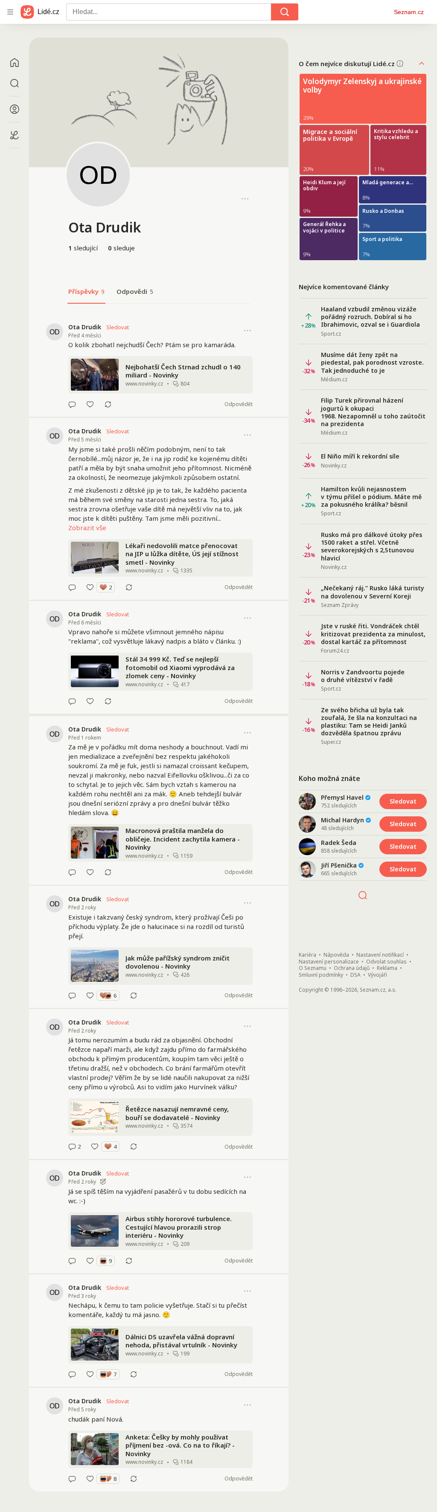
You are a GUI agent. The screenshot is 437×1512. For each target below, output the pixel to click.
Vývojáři (377, 975)
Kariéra (307, 955)
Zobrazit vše (87, 527)
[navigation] (10, 12)
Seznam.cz (409, 12)
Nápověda (336, 955)
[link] (158, 365)
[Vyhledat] (284, 11)
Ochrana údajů (352, 968)
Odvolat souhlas (386, 961)
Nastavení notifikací (380, 955)
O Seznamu (312, 968)
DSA (355, 975)
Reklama (387, 968)
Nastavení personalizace (329, 961)
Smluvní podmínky (321, 975)
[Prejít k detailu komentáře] (72, 404)
